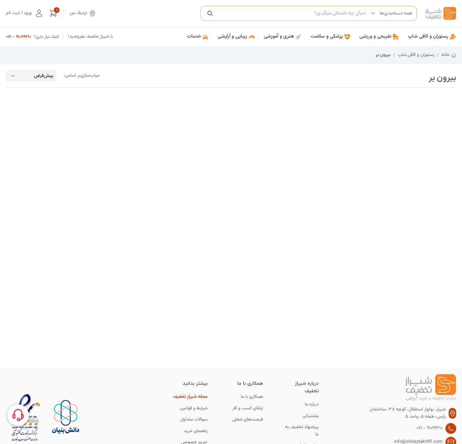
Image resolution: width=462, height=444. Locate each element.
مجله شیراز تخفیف (190, 396)
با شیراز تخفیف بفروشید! (90, 36)
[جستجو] (210, 13)
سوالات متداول (194, 419)
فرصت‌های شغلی (247, 419)
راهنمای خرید (196, 431)
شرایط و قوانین (194, 408)
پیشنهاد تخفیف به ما (302, 431)
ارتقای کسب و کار (247, 408)
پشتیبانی (310, 416)
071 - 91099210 (18, 37)
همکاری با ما (252, 396)
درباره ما (312, 404)
